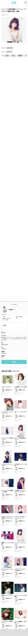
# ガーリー (9, 51)
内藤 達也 (11, 311)
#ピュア (13, 55)
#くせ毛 (6, 55)
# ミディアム (9, 47)
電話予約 (14, 363)
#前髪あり (20, 55)
